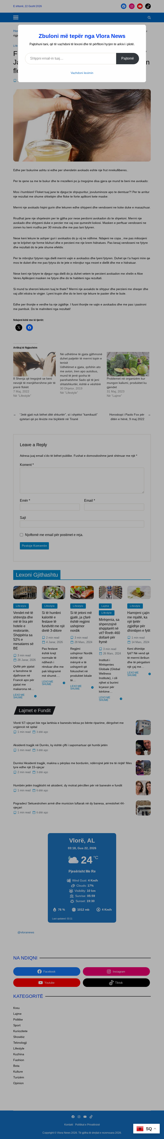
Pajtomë (127, 58)
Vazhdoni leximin (82, 73)
